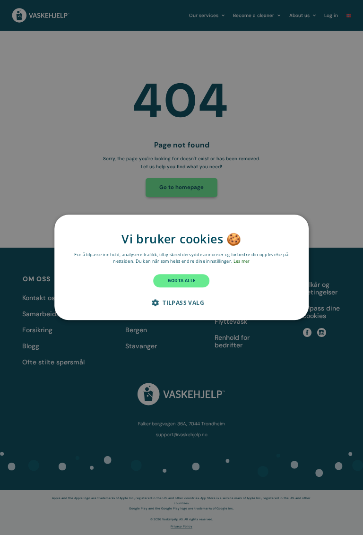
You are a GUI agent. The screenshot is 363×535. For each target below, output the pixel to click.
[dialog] (181, 267)
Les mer (241, 261)
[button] (181, 303)
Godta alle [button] (182, 281)
